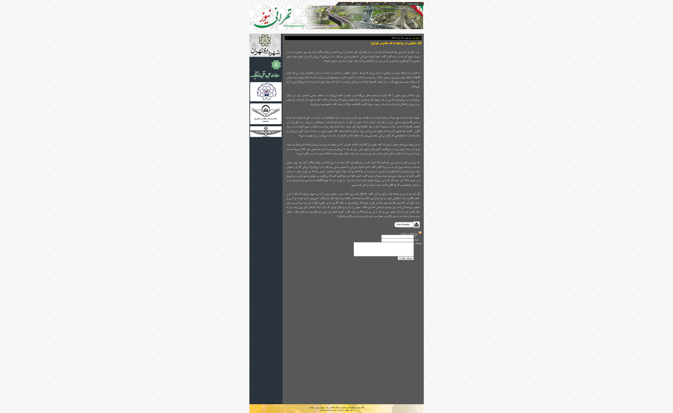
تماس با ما (375, 4)
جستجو (343, 4)
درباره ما (393, 4)
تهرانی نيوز (320, 407)
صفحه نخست (413, 4)
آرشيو (358, 4)
